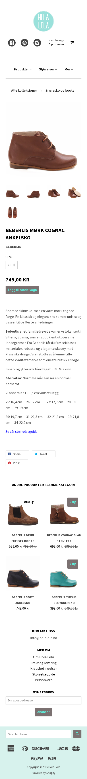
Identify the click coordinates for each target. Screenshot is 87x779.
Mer (67, 69)
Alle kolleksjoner (24, 90)
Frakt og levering (44, 663)
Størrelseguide (43, 674)
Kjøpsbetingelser (43, 668)
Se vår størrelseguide (21, 431)
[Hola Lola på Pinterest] (24, 43)
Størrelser (47, 69)
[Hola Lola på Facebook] (12, 43)
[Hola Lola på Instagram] (37, 43)
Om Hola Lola (43, 657)
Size (9, 257)
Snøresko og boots (60, 90)
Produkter (21, 69)
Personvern (43, 680)
